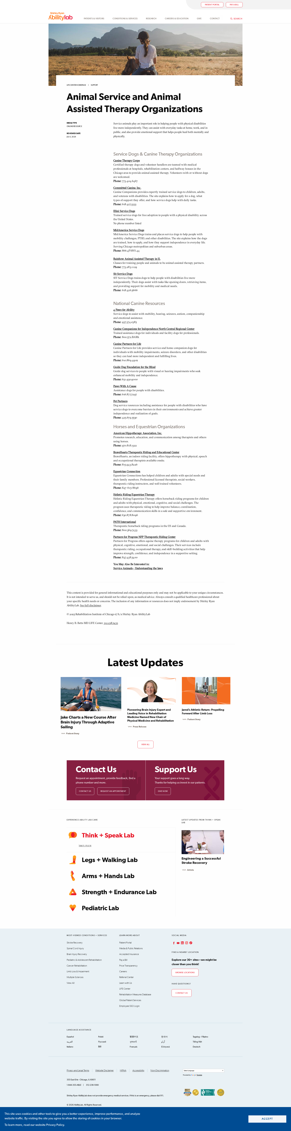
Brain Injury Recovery (77, 954)
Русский (102, 1042)
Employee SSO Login (129, 1006)
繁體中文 (134, 1037)
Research (151, 19)
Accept (267, 1119)
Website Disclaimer (104, 1070)
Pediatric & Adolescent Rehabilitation (84, 960)
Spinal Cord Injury (75, 948)
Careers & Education (177, 19)
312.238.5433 (111, 623)
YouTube (178, 943)
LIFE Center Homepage (76, 85)
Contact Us (85, 791)
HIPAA (123, 1070)
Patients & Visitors (94, 19)
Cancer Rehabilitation (77, 966)
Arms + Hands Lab (108, 876)
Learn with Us (125, 983)
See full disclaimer (90, 605)
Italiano (70, 1047)
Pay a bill (234, 5)
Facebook (173, 943)
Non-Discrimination (160, 1070)
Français (133, 1047)
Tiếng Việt (197, 1042)
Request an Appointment (113, 791)
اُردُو (163, 1042)
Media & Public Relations (131, 948)
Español (70, 1037)
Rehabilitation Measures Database (135, 994)
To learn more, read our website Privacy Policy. (35, 1124)
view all (145, 745)
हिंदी (99, 1047)
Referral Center (126, 977)
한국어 (164, 1037)
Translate (199, 1075)
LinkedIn (182, 943)
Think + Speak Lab (108, 835)
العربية (70, 1042)
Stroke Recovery (74, 942)
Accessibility (138, 1070)
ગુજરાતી (133, 1042)
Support (94, 85)
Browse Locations (185, 973)
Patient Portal (212, 5)
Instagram (186, 943)
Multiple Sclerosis (75, 977)
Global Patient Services (130, 1000)
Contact (215, 19)
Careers (123, 971)
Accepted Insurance (129, 954)
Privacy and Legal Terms (78, 1070)
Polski (100, 1037)
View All (70, 983)
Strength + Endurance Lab (119, 892)
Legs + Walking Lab (110, 860)
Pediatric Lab (100, 908)
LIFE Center (124, 989)
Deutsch (196, 1047)
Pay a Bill (123, 960)
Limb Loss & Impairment (78, 971)
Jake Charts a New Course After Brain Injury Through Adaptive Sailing (88, 722)
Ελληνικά (165, 1047)
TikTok (190, 943)
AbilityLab (61, 16)
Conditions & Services (125, 19)
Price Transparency (128, 966)
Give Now (163, 791)
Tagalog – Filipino (200, 1037)
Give (199, 19)
